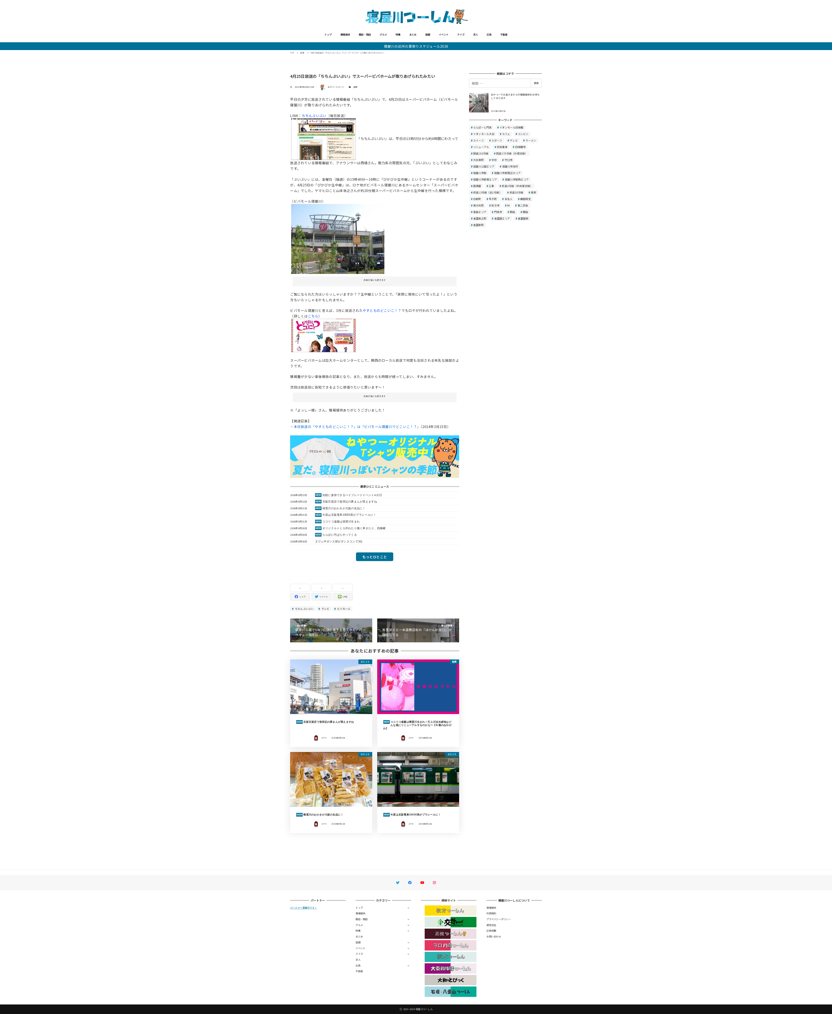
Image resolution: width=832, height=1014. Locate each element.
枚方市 (495, 205)
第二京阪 (523, 205)
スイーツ (478, 140)
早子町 (493, 199)
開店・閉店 (365, 34)
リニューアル (481, 147)
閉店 (512, 212)
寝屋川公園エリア (483, 166)
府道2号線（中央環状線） (517, 186)
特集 (398, 34)
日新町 (477, 199)
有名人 (509, 199)
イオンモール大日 (483, 134)
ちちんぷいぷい (314, 115)
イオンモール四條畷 (511, 127)
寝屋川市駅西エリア (517, 179)
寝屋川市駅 (479, 173)
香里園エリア (502, 218)
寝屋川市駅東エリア (485, 179)
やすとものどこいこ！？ (382, 310)
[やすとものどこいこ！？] (323, 335)
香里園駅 (523, 218)
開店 (525, 212)
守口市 (509, 160)
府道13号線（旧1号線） (487, 192)
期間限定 (525, 199)
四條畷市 (520, 147)
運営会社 (491, 925)
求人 (475, 34)
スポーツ (496, 140)
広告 (489, 34)
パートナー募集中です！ (303, 907)
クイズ (461, 34)
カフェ (506, 134)
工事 (491, 186)
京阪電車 (502, 147)
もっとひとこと (374, 556)
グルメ (383, 34)
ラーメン (530, 140)
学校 (494, 160)
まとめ (413, 34)
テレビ (325, 608)
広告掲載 (491, 930)
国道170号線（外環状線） (511, 153)
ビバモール (343, 608)
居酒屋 (477, 186)
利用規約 (491, 913)
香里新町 (478, 225)
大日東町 (478, 160)
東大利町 (478, 205)
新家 (533, 192)
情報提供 (345, 34)
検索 (536, 83)
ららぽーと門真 (482, 127)
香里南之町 (479, 218)
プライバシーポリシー (498, 919)
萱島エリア (479, 212)
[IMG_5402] (337, 238)
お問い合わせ (493, 936)
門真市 (498, 212)
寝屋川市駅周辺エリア (507, 173)
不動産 (504, 34)
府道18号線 (516, 192)
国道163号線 (481, 153)
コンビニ (523, 134)
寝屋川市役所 (510, 166)
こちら (313, 316)
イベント (443, 34)
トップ (328, 34)
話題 (427, 34)
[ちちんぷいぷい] (323, 138)
